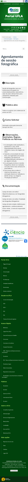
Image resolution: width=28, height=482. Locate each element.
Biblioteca (5, 327)
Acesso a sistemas (7, 291)
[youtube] (25, 27)
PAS (4, 311)
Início (14, 37)
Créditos (5, 449)
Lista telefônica (14, 470)
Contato (11, 30)
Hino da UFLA (6, 429)
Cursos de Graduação (8, 299)
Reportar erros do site (8, 441)
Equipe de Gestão (15, 29)
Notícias (5, 268)
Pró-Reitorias (6, 279)
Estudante (5, 386)
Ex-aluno (5, 401)
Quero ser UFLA (6, 393)
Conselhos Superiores (8, 410)
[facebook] (12, 27)
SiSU (4, 303)
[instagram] (14, 27)
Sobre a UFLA (6, 29)
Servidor (5, 389)
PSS (4, 315)
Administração (6, 413)
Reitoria (5, 275)
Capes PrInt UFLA (7, 331)
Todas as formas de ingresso (9, 319)
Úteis (4, 445)
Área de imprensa (18, 30)
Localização (5, 425)
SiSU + (4, 307)
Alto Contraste (15, 4)
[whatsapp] (16, 27)
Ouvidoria (5, 356)
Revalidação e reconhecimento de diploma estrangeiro (12, 376)
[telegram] (23, 27)
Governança (6, 287)
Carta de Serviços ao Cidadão (10, 335)
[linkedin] (19, 27)
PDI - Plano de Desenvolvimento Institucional (13, 360)
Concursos (5, 339)
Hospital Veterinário (7, 347)
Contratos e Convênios (8, 343)
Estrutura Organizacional (9, 417)
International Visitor (7, 397)
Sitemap (22, 4)
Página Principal (6, 264)
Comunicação (8, 39)
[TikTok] (21, 27)
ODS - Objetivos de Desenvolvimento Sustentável (11, 351)
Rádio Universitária (7, 368)
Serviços (15, 39)
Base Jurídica (6, 421)
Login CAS (5, 453)
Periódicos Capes (7, 364)
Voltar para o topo (22, 256)
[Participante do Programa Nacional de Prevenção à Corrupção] (5, 246)
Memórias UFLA (6, 433)
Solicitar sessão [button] (14, 75)
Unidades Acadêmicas (8, 283)
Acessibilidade (7, 4)
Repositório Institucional (9, 371)
